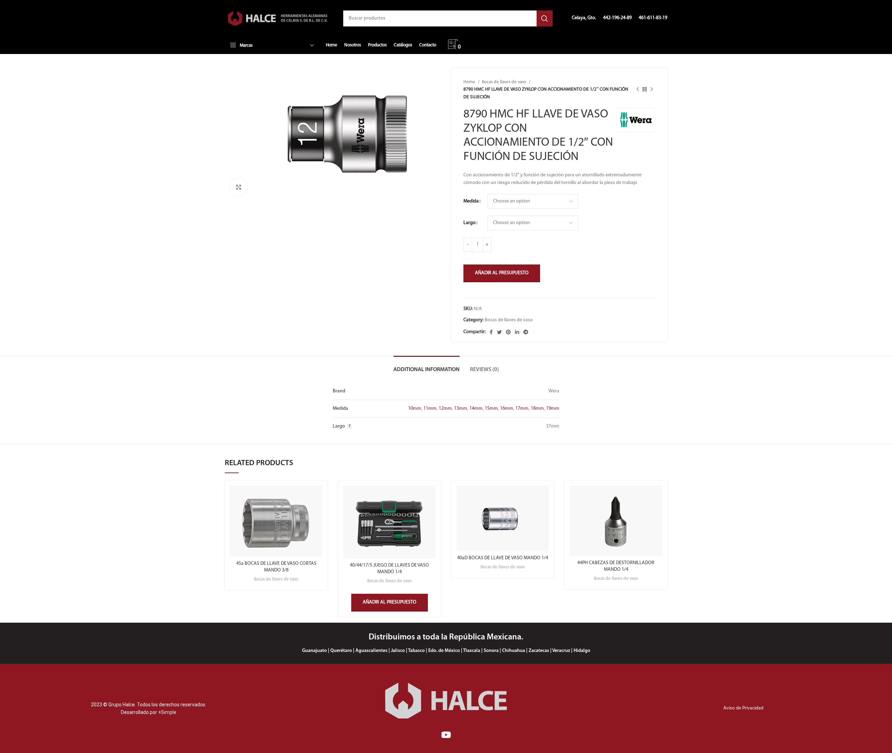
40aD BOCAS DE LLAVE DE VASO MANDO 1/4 (502, 558)
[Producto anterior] (637, 89)
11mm (430, 408)
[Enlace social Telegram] (525, 332)
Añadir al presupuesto (502, 273)
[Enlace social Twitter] (499, 332)
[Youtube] (446, 735)
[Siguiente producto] (651, 89)
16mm (506, 408)
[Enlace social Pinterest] (508, 332)
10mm (414, 408)
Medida (471, 201)
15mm (491, 408)
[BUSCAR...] (545, 18)
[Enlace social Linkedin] (517, 332)
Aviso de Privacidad (743, 708)
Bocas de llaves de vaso (504, 82)
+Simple (167, 712)
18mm (537, 408)
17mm (522, 408)
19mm (552, 408)
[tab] (426, 366)
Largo (469, 222)
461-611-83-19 (653, 18)
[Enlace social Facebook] (491, 332)
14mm (476, 408)
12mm (445, 408)
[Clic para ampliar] (238, 187)
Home (469, 82)
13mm (460, 408)
